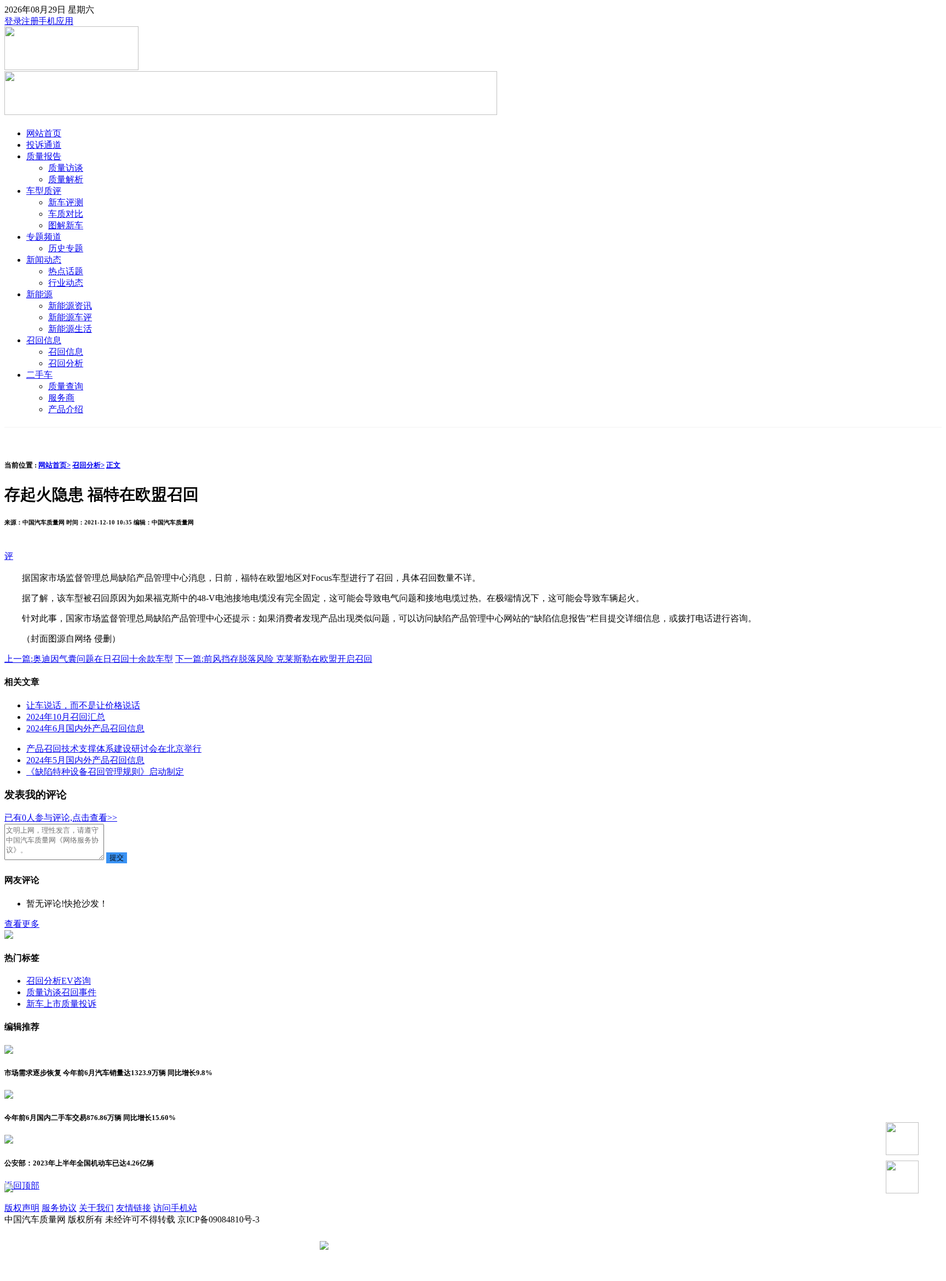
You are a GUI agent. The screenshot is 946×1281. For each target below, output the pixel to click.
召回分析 (65, 363)
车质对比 (65, 213)
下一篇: (273, 658)
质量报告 (43, 156)
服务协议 (59, 1208)
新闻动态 (43, 259)
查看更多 (21, 923)
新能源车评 (70, 317)
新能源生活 (70, 328)
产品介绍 (65, 409)
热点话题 (65, 271)
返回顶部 (21, 1185)
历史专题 (65, 248)
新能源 (39, 294)
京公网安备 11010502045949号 (389, 1246)
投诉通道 (43, 144)
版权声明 (21, 1208)
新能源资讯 (70, 305)
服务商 (61, 397)
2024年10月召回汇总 (65, 717)
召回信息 (43, 340)
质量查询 (65, 386)
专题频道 (43, 236)
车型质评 (43, 190)
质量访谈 (65, 167)
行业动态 (65, 282)
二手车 (39, 374)
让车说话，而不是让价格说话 (83, 705)
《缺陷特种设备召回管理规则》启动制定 (105, 771)
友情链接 (133, 1208)
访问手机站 (175, 1208)
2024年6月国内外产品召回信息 (85, 728)
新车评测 (65, 202)
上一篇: (88, 658)
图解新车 (65, 225)
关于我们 (96, 1208)
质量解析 (65, 179)
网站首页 (43, 133)
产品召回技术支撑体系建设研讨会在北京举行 (113, 748)
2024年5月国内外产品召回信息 (85, 760)
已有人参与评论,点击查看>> (60, 817)
